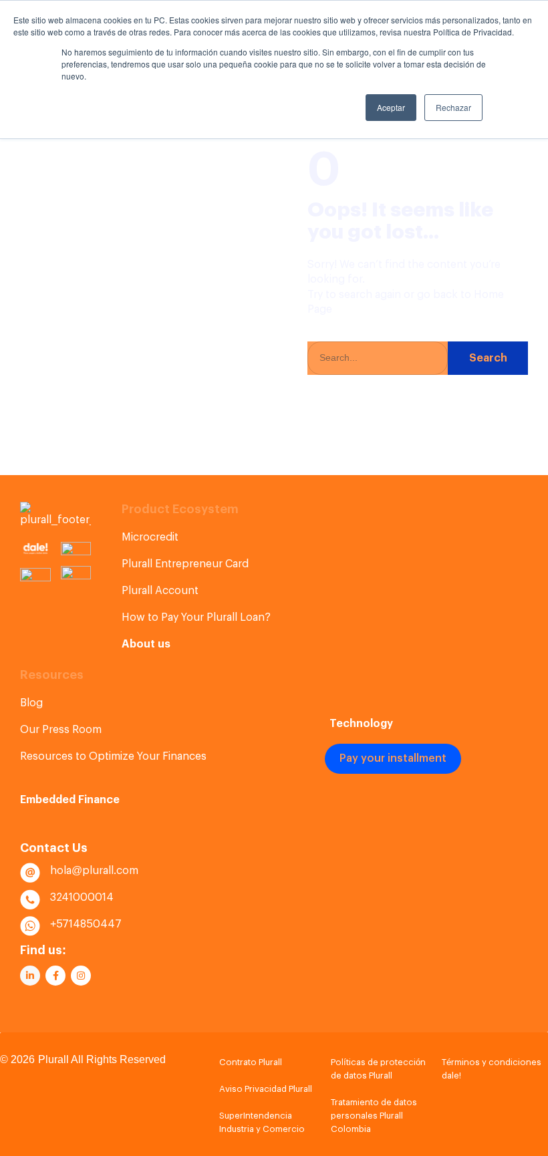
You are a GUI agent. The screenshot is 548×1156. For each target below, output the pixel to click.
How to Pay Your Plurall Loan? (196, 617)
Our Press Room (61, 729)
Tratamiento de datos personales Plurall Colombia (374, 1115)
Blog (31, 703)
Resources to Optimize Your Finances (113, 756)
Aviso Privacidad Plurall (265, 1089)
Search (488, 358)
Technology (361, 723)
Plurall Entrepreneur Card (185, 564)
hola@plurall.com (94, 870)
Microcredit (150, 537)
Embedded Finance (70, 799)
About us (146, 644)
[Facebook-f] (55, 976)
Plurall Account (160, 590)
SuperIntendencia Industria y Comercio (262, 1122)
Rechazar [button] (453, 107)
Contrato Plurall (250, 1062)
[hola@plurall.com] (30, 873)
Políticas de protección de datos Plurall (378, 1069)
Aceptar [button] (391, 107)
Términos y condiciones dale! (491, 1069)
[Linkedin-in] (30, 976)
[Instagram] (81, 976)
